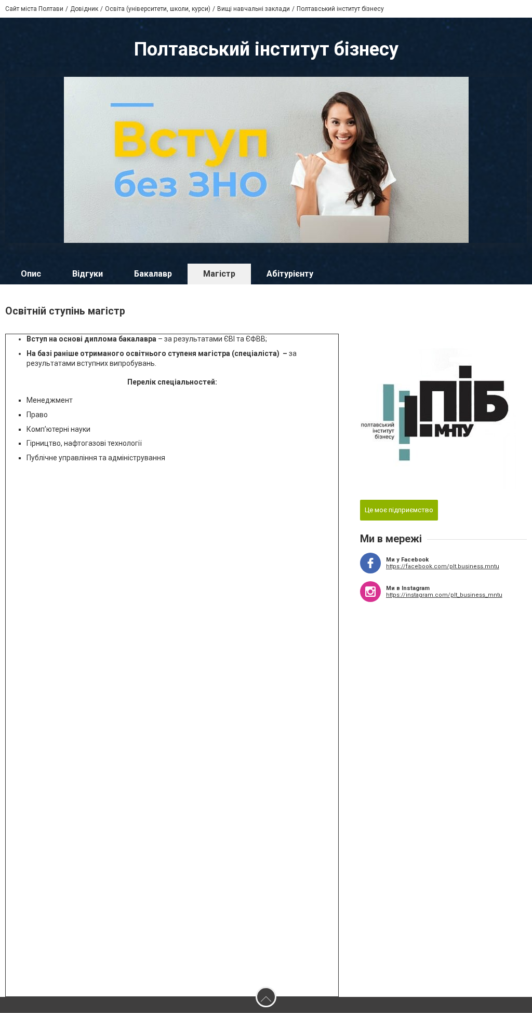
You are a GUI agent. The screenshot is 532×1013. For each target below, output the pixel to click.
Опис (31, 274)
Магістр (219, 274)
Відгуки (87, 274)
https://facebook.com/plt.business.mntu (442, 566)
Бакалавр (153, 274)
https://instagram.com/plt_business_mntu (444, 595)
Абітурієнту (290, 274)
